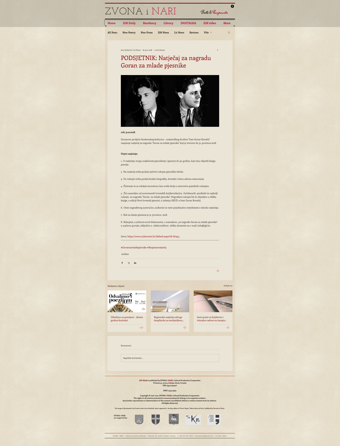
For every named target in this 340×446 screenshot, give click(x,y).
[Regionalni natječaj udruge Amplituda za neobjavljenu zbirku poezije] (170, 301)
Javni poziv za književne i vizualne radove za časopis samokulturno (211, 318)
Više (206, 32)
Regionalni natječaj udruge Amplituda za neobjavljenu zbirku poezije (168, 318)
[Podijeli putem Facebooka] (122, 263)
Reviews (194, 32)
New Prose (147, 32)
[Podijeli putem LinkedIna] (135, 263)
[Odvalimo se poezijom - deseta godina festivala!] (127, 301)
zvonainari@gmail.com (204, 436)
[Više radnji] (217, 49)
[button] (229, 32)
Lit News (179, 32)
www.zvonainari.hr (171, 398)
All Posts (112, 32)
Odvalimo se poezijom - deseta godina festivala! (127, 318)
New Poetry (129, 32)
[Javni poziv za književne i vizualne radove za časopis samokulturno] (213, 301)
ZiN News (163, 32)
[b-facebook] (232, 6)
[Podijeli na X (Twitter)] (128, 263)
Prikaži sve (228, 285)
